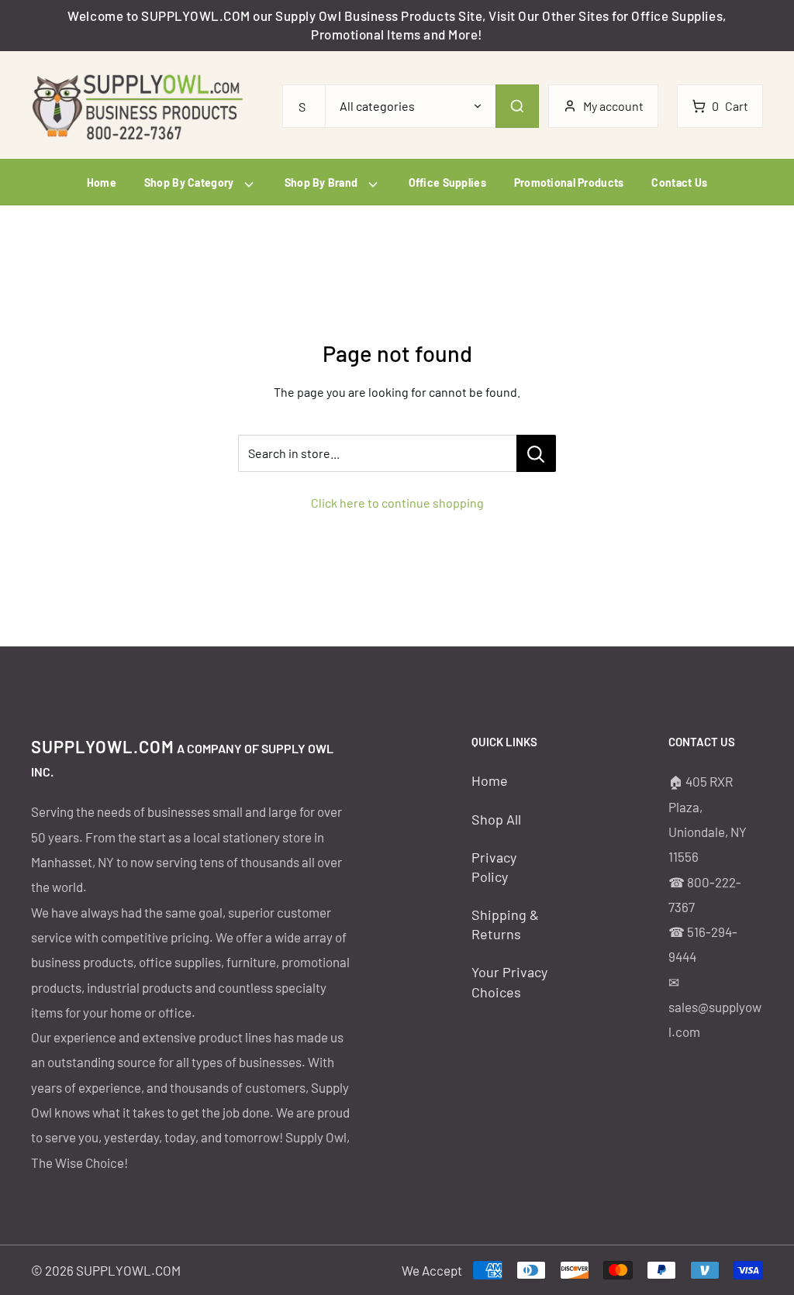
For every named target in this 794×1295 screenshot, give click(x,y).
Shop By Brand (323, 182)
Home (101, 182)
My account (613, 105)
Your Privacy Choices (509, 981)
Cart (730, 105)
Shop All (496, 819)
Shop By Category (190, 182)
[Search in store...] (536, 453)
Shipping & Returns (505, 924)
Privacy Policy (493, 867)
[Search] (517, 106)
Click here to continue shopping (397, 502)
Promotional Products (569, 182)
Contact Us (679, 182)
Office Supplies (447, 182)
